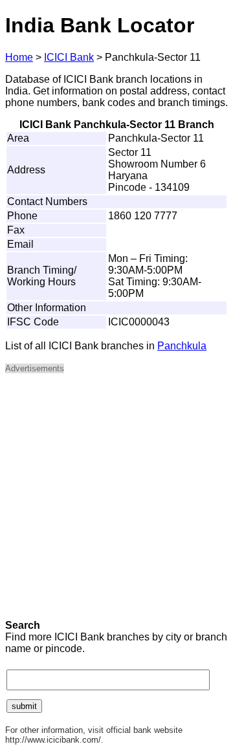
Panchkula (181, 345)
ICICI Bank (69, 57)
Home (19, 57)
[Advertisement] (116, 500)
